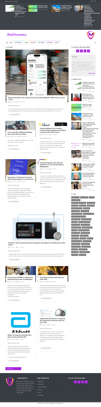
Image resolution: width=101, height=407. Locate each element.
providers (76, 246)
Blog (11, 42)
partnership (76, 241)
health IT (76, 219)
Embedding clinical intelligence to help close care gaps (66, 7)
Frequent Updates (42, 387)
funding (75, 211)
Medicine (85, 233)
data (82, 205)
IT (74, 230)
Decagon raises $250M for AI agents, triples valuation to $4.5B (88, 165)
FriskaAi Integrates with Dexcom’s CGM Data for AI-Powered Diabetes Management (52, 165)
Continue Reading (15, 114)
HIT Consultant (21, 102)
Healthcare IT (88, 214)
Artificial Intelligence (78, 203)
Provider (85, 244)
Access (84, 197)
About (56, 42)
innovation (76, 227)
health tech (86, 219)
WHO (82, 255)
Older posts (10, 368)
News (75, 238)
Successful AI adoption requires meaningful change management (88, 175)
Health (84, 211)
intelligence (87, 227)
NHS (83, 238)
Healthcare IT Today (78, 216)
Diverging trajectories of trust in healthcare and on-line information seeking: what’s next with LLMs (20, 10)
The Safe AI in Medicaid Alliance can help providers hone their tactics (88, 184)
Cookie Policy (41, 403)
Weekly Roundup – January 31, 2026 (43, 6)
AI (92, 197)
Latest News (18, 42)
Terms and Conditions (50, 403)
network (84, 235)
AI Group (76, 200)
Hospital (75, 224)
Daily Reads (40, 384)
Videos (26, 42)
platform (76, 244)
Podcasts (33, 42)
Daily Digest (41, 42)
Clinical (91, 203)
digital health (77, 208)
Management (84, 230)
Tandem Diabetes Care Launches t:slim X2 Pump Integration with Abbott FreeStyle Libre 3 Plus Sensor (53, 130)
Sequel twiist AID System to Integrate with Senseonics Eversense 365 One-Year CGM (52, 320)
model (75, 235)
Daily (75, 205)
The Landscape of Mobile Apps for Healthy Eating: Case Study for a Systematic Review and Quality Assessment (89, 154)
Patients (87, 241)
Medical (75, 233)
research (86, 246)
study (75, 252)
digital (90, 205)
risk (74, 249)
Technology (84, 252)
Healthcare (76, 214)
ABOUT (75, 197)
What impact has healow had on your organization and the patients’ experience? (88, 96)
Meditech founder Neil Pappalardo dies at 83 (88, 144)
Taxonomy (49, 42)
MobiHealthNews (23, 136)
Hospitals (85, 224)
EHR (86, 208)
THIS (74, 255)
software (83, 249)
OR (90, 238)
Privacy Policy (59, 403)
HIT (74, 222)
